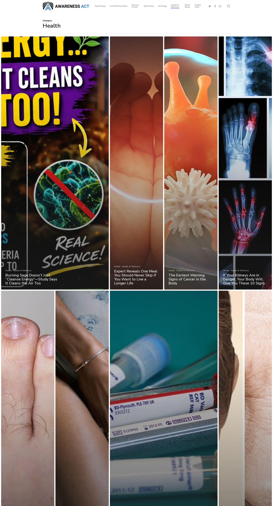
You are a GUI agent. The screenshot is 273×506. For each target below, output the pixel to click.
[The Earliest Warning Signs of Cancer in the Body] (190, 163)
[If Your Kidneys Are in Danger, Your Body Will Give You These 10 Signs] (245, 163)
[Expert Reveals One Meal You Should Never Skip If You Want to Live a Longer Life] (136, 163)
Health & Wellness (22, 270)
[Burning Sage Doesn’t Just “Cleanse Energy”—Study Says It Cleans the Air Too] (55, 163)
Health (8, 270)
